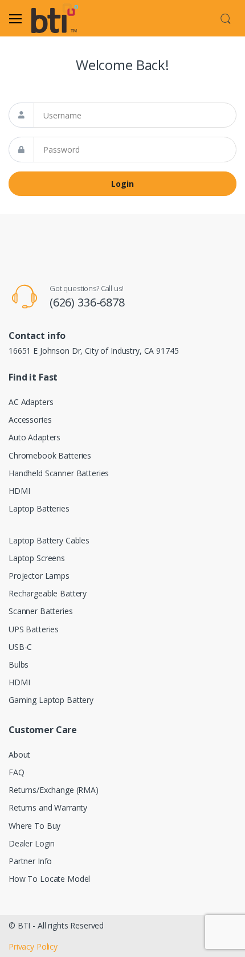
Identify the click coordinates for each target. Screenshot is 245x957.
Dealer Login (32, 843)
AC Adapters (31, 401)
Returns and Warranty (48, 807)
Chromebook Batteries (50, 455)
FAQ (16, 772)
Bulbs (18, 664)
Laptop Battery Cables (49, 540)
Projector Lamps (39, 575)
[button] (225, 17)
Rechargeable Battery (48, 593)
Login (122, 183)
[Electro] (60, 18)
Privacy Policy (33, 946)
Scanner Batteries (41, 611)
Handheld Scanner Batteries (59, 473)
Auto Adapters (34, 437)
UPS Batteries (34, 629)
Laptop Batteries (39, 508)
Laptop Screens (37, 558)
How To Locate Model (49, 878)
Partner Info (30, 861)
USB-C (20, 646)
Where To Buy (34, 825)
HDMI (19, 490)
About (19, 754)
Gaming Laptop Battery (51, 699)
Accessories (30, 419)
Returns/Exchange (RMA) (54, 789)
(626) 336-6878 (87, 302)
